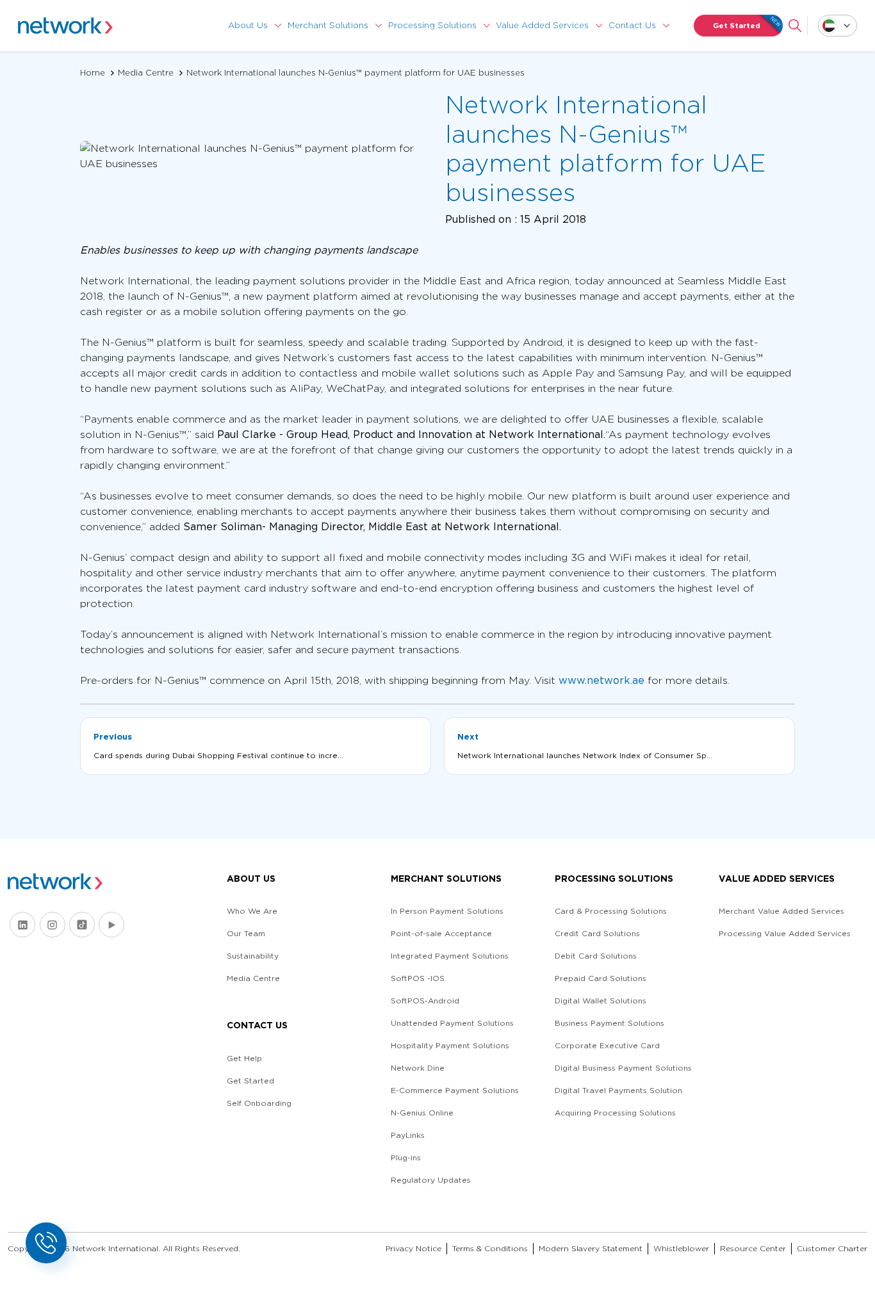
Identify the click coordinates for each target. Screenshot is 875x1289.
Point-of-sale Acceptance (441, 933)
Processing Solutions (432, 25)
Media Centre (146, 72)
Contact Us (632, 25)
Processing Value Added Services (785, 933)
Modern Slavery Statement (590, 1248)
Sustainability (253, 956)
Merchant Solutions (328, 25)
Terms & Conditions (490, 1248)
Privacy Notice (413, 1248)
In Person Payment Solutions (447, 911)
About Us (248, 25)
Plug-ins (406, 1157)
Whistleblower (681, 1248)
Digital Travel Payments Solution (618, 1090)
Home (92, 72)
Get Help (244, 1058)
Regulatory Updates (431, 1180)
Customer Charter (832, 1248)
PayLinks (408, 1135)
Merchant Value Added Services (781, 911)
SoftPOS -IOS (418, 978)
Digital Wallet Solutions (600, 1000)
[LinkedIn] (22, 924)
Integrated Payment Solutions (450, 956)
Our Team (246, 933)
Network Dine (418, 1068)
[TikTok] (82, 924)
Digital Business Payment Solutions (623, 1068)
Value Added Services (542, 25)
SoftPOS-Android (425, 1000)
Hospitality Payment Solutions (450, 1045)
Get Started (736, 25)
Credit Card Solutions (597, 933)
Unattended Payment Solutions (452, 1023)
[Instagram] (52, 924)
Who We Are (252, 911)
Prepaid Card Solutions (600, 978)
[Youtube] (111, 924)
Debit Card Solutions (596, 956)
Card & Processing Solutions (611, 911)
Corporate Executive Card (607, 1045)
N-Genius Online (422, 1112)
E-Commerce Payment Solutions (455, 1090)
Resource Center (753, 1248)
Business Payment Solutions (609, 1023)
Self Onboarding (259, 1103)
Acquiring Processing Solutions (615, 1112)
